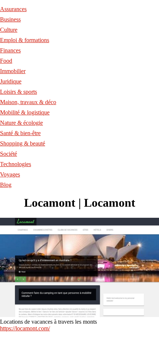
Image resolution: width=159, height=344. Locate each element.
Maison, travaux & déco (28, 102)
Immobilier (13, 71)
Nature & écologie (21, 123)
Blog (5, 185)
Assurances (13, 9)
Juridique (10, 81)
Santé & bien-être (20, 133)
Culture (8, 30)
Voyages (10, 174)
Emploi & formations (24, 40)
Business (10, 19)
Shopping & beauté (22, 143)
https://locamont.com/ (25, 328)
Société (8, 154)
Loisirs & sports (18, 92)
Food (6, 61)
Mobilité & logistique (25, 112)
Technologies (15, 164)
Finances (10, 50)
